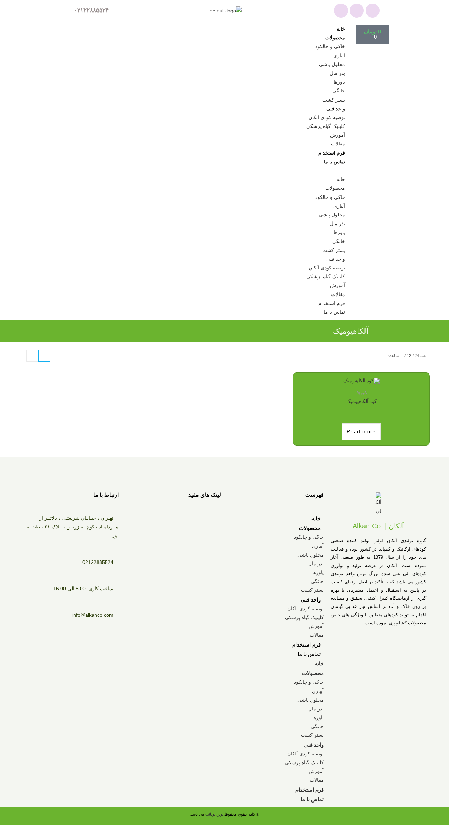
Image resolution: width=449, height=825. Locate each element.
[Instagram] (357, 11)
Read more (361, 431)
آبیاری (339, 55)
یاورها (339, 82)
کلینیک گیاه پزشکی (325, 126)
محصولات (335, 37)
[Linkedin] (373, 11)
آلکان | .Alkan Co (378, 526)
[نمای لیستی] (32, 356)
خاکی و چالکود (330, 46)
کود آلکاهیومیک (361, 401)
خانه (340, 29)
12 (409, 355)
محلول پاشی (332, 64)
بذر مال (337, 73)
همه (423, 355)
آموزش (337, 135)
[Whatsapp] (341, 11)
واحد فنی (335, 108)
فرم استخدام (331, 153)
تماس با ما (334, 161)
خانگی (338, 90)
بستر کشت (333, 100)
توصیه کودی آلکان (327, 117)
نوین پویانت (214, 814)
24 (417, 355)
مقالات (338, 144)
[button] (216, 170)
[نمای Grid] (44, 356)
